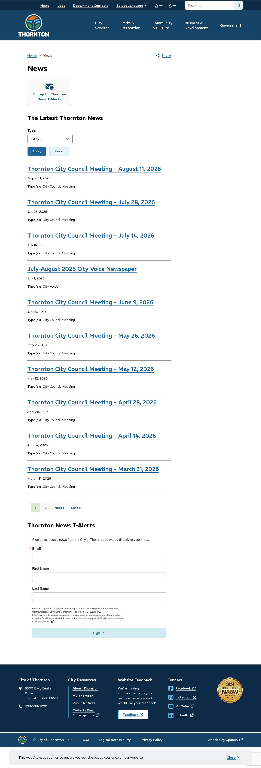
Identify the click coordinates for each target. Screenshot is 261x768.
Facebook (179, 688)
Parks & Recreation (131, 25)
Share (166, 55)
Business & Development (196, 25)
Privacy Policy (151, 740)
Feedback (135, 715)
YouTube (179, 706)
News (44, 5)
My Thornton (83, 696)
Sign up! (99, 633)
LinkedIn (179, 715)
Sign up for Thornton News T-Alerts (49, 96)
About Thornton (85, 688)
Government (230, 25)
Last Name (40, 588)
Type (31, 131)
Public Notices (84, 703)
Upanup (234, 740)
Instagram (179, 697)
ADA (86, 740)
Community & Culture (163, 25)
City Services (102, 25)
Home (32, 55)
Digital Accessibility (115, 740)
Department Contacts (90, 5)
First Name (40, 568)
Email (36, 548)
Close (231, 757)
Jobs (61, 5)
